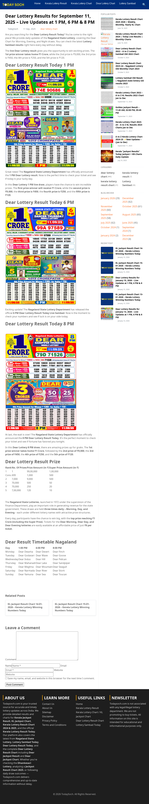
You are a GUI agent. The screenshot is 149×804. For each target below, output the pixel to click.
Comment (10, 659)
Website (58, 670)
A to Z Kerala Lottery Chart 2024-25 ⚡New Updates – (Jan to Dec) (129, 139)
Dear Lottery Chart (105, 3)
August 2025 (129, 214)
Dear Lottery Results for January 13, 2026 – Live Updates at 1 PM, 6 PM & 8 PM (129, 313)
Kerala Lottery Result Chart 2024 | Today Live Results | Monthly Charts (129, 36)
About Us (47, 708)
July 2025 (105, 222)
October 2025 (129, 206)
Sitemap (46, 712)
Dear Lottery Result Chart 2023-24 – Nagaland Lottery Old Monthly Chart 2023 (129, 66)
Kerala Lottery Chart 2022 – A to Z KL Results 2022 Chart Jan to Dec (130, 95)
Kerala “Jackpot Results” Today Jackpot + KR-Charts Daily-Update (129, 154)
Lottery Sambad (127, 3)
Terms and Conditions (54, 724)
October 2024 (108, 227)
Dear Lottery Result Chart (90, 720)
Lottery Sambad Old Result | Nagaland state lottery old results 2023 (130, 81)
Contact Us (48, 704)
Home (37, 3)
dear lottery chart (48, 28)
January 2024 (108, 235)
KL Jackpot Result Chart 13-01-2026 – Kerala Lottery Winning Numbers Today (129, 297)
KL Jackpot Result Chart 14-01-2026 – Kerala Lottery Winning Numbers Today (129, 251)
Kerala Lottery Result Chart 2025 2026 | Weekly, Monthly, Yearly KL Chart (129, 22)
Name (8, 665)
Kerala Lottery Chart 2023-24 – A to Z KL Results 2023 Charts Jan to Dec (129, 125)
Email (63, 665)
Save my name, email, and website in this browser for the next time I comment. (51, 678)
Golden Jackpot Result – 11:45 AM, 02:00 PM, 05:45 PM (128, 110)
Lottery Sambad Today (88, 724)
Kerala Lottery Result (56, 3)
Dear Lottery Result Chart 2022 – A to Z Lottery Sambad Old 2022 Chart (128, 51)
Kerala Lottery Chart (81, 3)
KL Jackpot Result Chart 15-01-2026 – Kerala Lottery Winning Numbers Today (129, 266)
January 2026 (108, 198)
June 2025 (127, 222)
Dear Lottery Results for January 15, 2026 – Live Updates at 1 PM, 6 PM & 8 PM (129, 281)
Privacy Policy (49, 720)
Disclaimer (48, 716)
